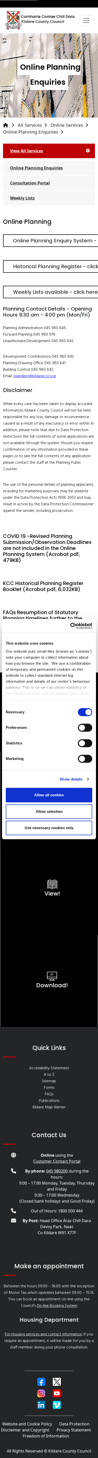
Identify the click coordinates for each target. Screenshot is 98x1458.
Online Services (67, 125)
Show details (71, 779)
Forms (49, 1088)
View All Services (26, 151)
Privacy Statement (74, 1430)
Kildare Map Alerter (49, 1107)
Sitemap (49, 1081)
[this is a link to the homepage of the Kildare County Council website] (10, 125)
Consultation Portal (30, 183)
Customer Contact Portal (56, 1161)
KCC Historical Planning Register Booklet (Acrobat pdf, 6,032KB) (43, 586)
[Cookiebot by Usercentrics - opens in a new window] (70, 626)
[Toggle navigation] (86, 21)
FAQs (49, 1094)
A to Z (49, 1075)
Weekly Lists (22, 198)
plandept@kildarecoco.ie (35, 376)
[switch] (85, 728)
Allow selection (49, 811)
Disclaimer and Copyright (25, 1430)
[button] (41, 1382)
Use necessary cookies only (49, 828)
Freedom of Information (46, 1436)
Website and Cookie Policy (27, 1424)
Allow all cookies (49, 795)
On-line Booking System (57, 1306)
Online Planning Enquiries (30, 132)
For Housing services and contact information (43, 1334)
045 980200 (57, 1171)
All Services (30, 125)
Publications (49, 1101)
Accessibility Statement (49, 1068)
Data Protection (74, 1424)
